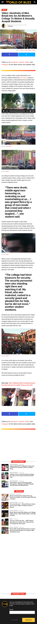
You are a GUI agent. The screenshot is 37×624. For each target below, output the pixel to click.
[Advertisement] (18, 447)
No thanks (14, 620)
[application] (18, 103)
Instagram (5, 64)
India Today (28, 50)
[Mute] (30, 111)
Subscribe (28, 620)
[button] (18, 103)
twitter (7, 171)
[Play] (4, 111)
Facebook (14, 62)
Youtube (21, 62)
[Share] (10, 54)
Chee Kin (10, 26)
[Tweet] (26, 54)
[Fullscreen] (33, 111)
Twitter (21, 50)
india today (8, 146)
